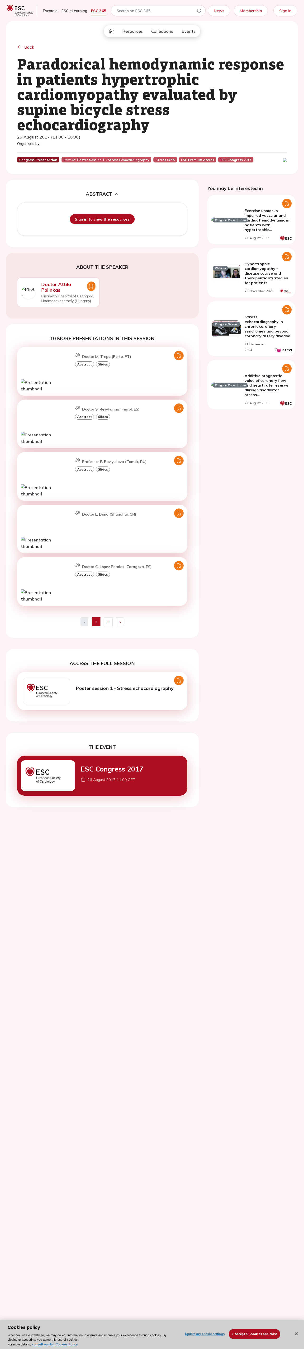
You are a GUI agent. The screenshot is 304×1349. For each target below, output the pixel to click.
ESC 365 (98, 10)
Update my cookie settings (205, 1334)
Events (188, 31)
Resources (132, 31)
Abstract (84, 364)
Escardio (50, 10)
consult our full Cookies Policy (55, 1344)
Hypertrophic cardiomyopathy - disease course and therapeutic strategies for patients (266, 273)
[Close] (296, 1334)
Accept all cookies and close (256, 1334)
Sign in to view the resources (102, 219)
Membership (251, 10)
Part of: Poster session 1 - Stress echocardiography (106, 160)
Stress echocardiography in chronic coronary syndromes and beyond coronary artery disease (267, 326)
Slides (103, 364)
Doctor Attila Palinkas (56, 287)
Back (29, 47)
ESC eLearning (74, 10)
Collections (162, 31)
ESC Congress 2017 (112, 769)
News (219, 10)
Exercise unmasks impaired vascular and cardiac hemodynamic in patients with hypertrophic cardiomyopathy (267, 222)
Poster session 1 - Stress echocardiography (125, 688)
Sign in (285, 10)
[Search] (199, 11)
